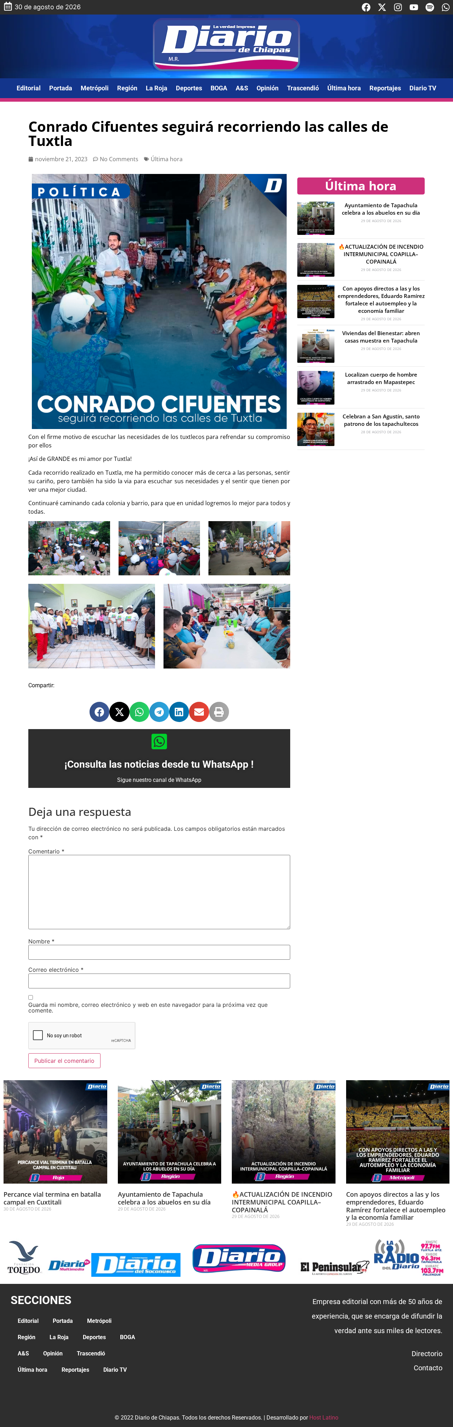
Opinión (268, 88)
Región (127, 88)
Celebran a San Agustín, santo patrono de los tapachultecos (381, 420)
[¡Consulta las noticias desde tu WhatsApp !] (159, 741)
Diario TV (422, 88)
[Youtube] (414, 7)
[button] (99, 712)
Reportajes (385, 88)
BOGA (219, 88)
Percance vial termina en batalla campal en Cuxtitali (52, 1198)
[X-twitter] (382, 7)
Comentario (46, 851)
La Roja (156, 88)
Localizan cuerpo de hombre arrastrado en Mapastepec (381, 378)
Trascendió (303, 88)
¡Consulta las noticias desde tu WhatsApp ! (159, 764)
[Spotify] (430, 7)
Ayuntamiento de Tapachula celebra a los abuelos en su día (381, 209)
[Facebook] (366, 7)
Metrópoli (95, 88)
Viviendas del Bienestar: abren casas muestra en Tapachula (381, 336)
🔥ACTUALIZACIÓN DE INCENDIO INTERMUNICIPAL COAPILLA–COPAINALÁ (381, 254)
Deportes (189, 88)
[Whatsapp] (446, 7)
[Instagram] (398, 7)
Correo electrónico (56, 969)
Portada (60, 88)
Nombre (41, 941)
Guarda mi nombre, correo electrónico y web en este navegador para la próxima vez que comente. (148, 1007)
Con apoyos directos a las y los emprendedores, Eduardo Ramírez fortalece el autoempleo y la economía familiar (381, 299)
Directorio (427, 1353)
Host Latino (323, 1417)
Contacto (428, 1368)
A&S (242, 88)
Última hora (344, 88)
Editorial (29, 88)
